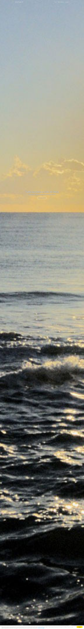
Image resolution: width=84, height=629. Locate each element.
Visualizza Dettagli (41, 627)
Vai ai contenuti (42, 197)
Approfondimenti (61, 2)
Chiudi (79, 627)
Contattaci (67, 2)
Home (56, 2)
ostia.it (19, 2)
